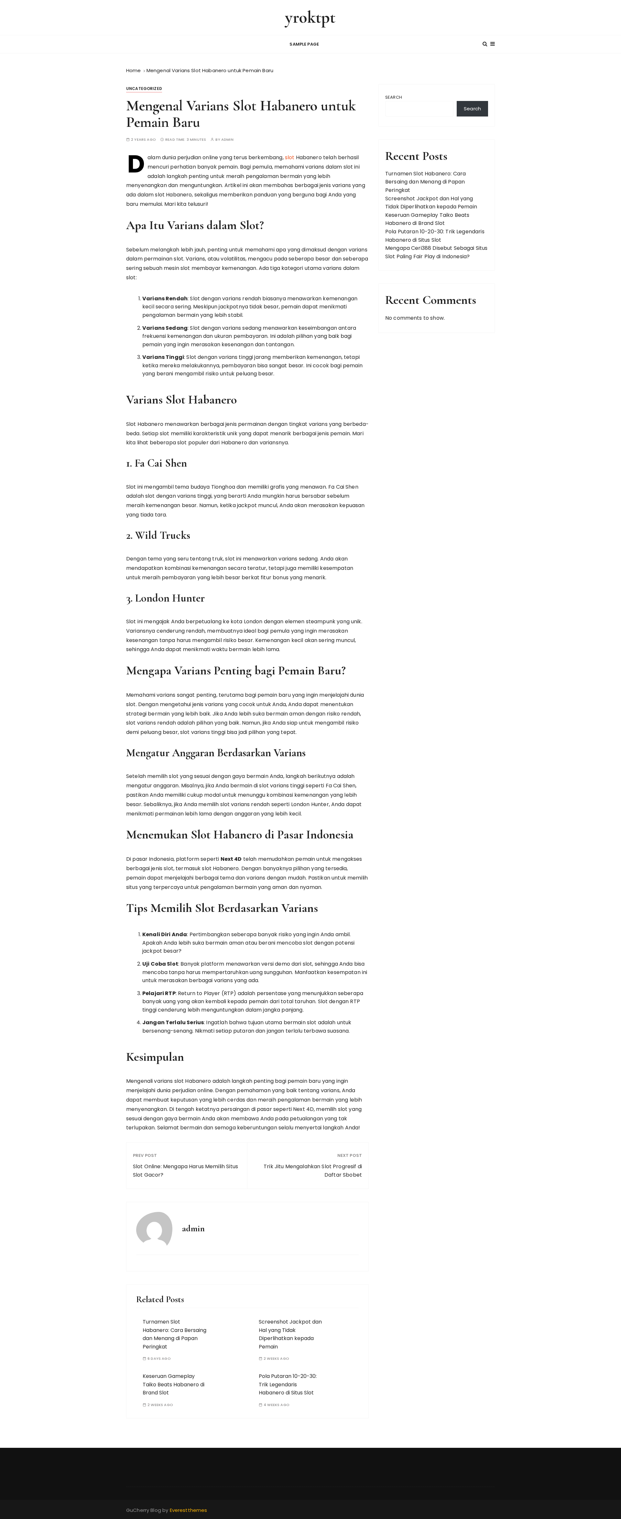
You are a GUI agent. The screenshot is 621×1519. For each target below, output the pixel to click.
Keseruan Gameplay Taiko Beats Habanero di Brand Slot (173, 1384)
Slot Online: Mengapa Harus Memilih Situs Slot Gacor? (185, 1171)
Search (393, 97)
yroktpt (310, 17)
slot (290, 157)
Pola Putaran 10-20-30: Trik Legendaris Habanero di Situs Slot (288, 1384)
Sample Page (304, 44)
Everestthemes (188, 1510)
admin (227, 139)
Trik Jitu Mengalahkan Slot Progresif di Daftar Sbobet (313, 1171)
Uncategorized (144, 88)
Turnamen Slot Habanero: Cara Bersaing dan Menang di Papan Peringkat (425, 182)
